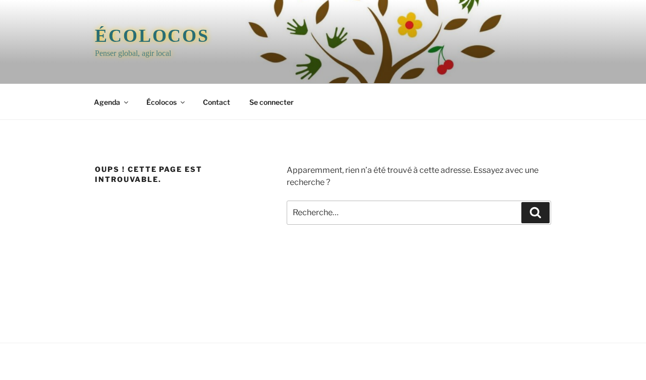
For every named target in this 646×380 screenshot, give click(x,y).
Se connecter (271, 102)
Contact (216, 102)
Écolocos (152, 36)
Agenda (107, 102)
